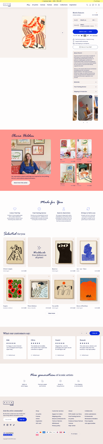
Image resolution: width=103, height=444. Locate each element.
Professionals (89, 416)
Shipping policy (56, 416)
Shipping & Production (80, 91)
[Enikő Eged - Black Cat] (63, 252)
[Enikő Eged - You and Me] (63, 289)
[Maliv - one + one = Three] (88, 252)
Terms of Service (57, 421)
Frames (49, 5)
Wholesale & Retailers (91, 418)
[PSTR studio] (7, 4)
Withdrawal (55, 423)
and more (95, 35)
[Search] (87, 5)
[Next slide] (62, 33)
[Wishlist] (96, 5)
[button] (85, 20)
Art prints (35, 5)
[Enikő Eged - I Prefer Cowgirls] (14, 252)
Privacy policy (56, 425)
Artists (56, 5)
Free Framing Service (80, 87)
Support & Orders (57, 414)
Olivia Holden (77, 15)
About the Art (78, 53)
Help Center (71, 425)
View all (94, 333)
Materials (77, 82)
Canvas (42, 5)
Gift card (38, 423)
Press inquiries (89, 421)
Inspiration (72, 5)
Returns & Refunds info (59, 418)
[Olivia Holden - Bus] (67, 148)
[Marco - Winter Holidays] (39, 289)
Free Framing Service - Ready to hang (84, 39)
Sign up (22, 419)
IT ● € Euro (97, 1)
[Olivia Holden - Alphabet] (67, 173)
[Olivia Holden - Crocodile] (84, 148)
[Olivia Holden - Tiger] (84, 173)
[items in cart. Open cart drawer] (99, 5)
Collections (64, 5)
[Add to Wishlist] (96, 13)
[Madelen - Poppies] (14, 289)
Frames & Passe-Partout (75, 421)
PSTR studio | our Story (75, 414)
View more (51, 313)
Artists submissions (90, 414)
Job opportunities (90, 423)
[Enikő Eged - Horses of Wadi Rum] (88, 289)
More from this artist (20, 183)
